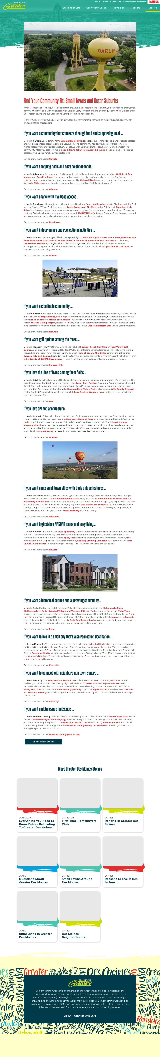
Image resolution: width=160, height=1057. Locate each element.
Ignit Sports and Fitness (107, 237)
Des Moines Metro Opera (94, 504)
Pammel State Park (117, 716)
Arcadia (129, 689)
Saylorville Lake (111, 683)
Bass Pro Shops (45, 177)
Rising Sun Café (32, 689)
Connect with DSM (85, 1015)
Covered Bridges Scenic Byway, (49, 719)
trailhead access (102, 204)
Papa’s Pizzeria (100, 689)
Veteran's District (37, 656)
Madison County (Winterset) (64, 734)
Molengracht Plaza (113, 608)
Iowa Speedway (66, 532)
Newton (53, 550)
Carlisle (53, 159)
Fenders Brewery (37, 692)
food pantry (37, 320)
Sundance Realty (41, 653)
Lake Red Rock (97, 644)
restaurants (128, 617)
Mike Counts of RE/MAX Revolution (42, 359)
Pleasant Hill (55, 365)
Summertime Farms (71, 141)
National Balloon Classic (66, 498)
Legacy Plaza (69, 538)
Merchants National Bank (79, 419)
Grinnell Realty (45, 431)
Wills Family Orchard (122, 389)
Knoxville (54, 665)
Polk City (54, 701)
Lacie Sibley (34, 183)
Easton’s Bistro (111, 722)
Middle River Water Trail (74, 722)
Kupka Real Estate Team (116, 246)
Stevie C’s (42, 243)
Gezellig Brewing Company (92, 541)
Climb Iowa (88, 237)
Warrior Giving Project (43, 323)
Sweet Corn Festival (86, 383)
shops (113, 617)
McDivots (126, 237)
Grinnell (53, 437)
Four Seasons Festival (60, 680)
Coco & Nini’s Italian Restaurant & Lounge (83, 150)
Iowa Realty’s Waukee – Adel (89, 392)
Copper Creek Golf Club (94, 347)
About (67, 1015)
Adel (51, 401)
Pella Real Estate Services (83, 620)
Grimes (53, 255)
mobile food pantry (59, 320)
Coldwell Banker (89, 180)
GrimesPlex (30, 243)
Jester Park (92, 683)
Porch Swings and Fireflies (81, 207)
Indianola (54, 516)
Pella (51, 629)
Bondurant (54, 222)
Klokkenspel (30, 611)
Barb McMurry (71, 510)
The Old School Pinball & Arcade (66, 240)
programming (47, 317)
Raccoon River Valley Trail (81, 389)
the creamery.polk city (69, 689)
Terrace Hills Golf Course (37, 356)
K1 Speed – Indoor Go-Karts (99, 240)
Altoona (53, 189)
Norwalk (53, 332)
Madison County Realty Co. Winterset (87, 725)
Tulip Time (124, 611)
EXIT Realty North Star (99, 326)
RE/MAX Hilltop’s (87, 213)
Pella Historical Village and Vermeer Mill (63, 611)
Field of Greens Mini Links (92, 353)
